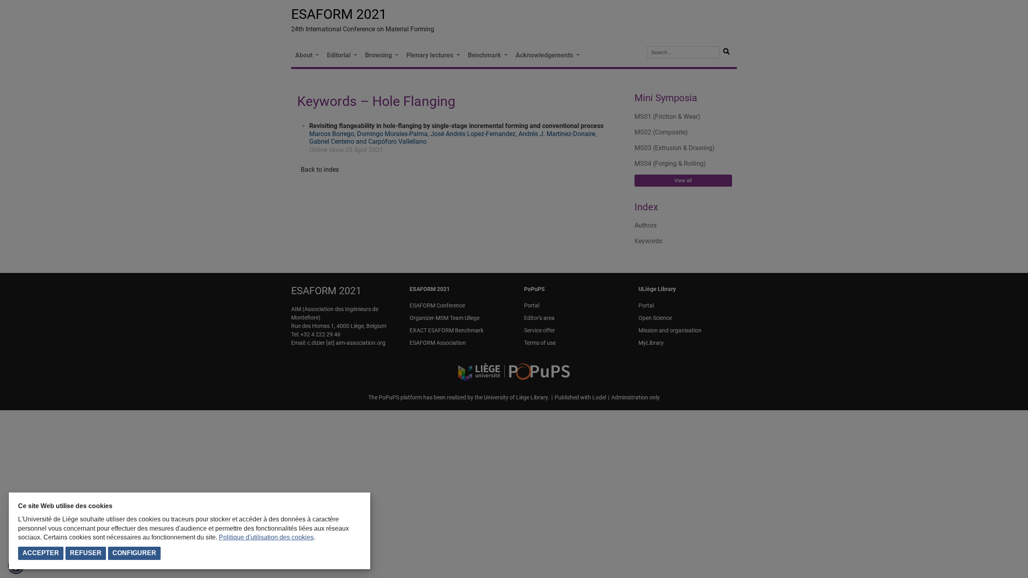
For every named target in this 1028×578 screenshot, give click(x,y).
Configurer (134, 553)
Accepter (40, 553)
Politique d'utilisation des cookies (266, 537)
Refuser (86, 553)
